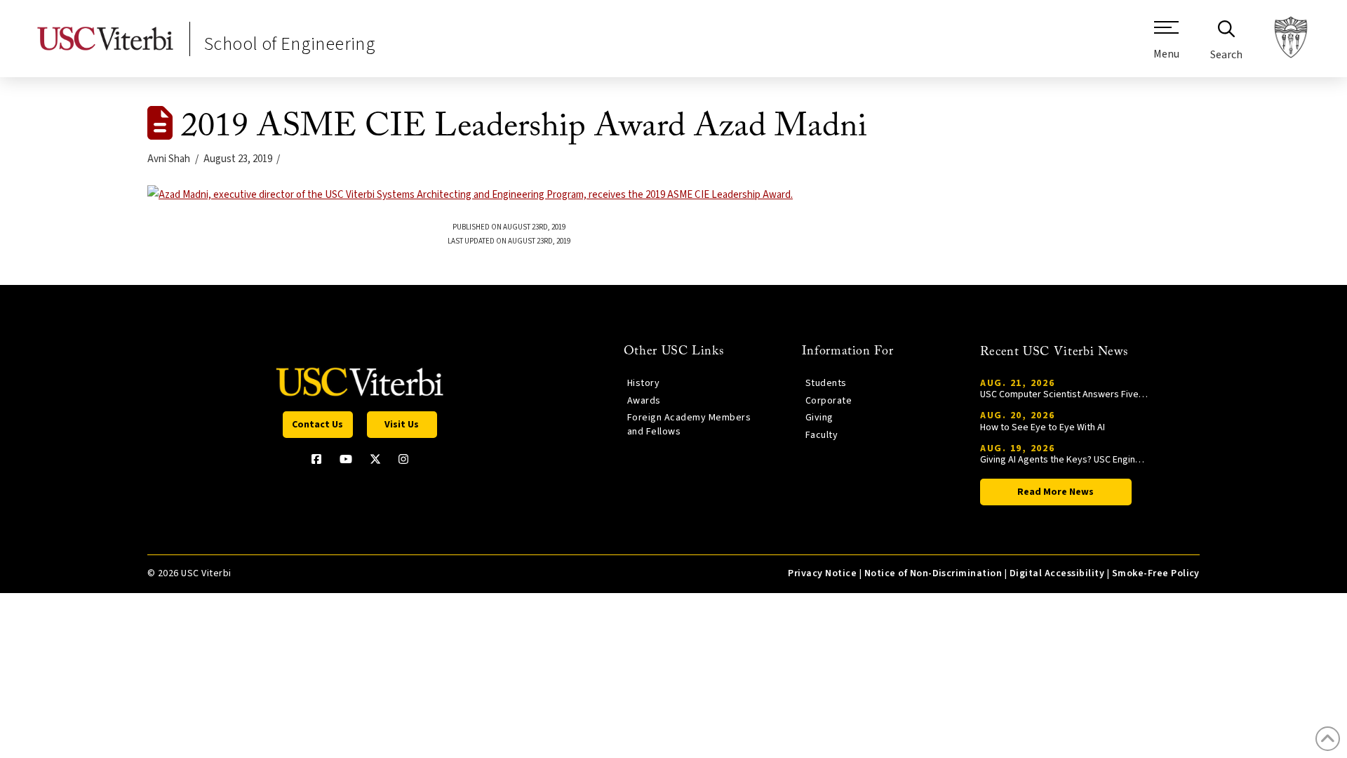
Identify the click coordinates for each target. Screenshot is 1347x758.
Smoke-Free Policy (1156, 573)
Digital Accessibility (1057, 573)
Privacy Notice (822, 573)
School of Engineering (289, 44)
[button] (1166, 45)
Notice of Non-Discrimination (933, 573)
